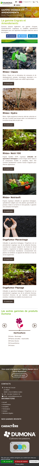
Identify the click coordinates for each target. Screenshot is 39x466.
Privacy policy (19, 464)
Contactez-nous (19, 375)
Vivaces (12, 345)
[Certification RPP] (19, 443)
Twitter (23, 36)
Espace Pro (27, 2)
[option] (19, 331)
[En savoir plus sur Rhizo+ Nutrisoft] (19, 184)
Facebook (12, 36)
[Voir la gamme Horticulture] (19, 323)
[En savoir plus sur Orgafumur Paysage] (19, 274)
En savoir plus (8, 83)
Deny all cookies (21, 461)
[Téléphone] (37, 2)
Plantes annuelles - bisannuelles (19, 338)
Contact (5, 411)
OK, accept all (7, 461)
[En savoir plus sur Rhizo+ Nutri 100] (19, 140)
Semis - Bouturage (15, 336)
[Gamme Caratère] (9, 425)
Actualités (6, 407)
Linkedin (33, 36)
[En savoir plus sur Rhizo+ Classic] (19, 58)
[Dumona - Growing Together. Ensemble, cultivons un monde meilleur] (6, 3)
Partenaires (6, 409)
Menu (18, 5)
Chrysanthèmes (14, 343)
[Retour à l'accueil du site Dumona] (16, 2)
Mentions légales (8, 413)
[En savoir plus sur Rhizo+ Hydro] (19, 99)
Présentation (7, 404)
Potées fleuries (14, 341)
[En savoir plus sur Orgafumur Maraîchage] (19, 226)
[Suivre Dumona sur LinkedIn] (33, 2)
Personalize (34, 461)
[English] (20, 2)
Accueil (3, 15)
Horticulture (19, 333)
